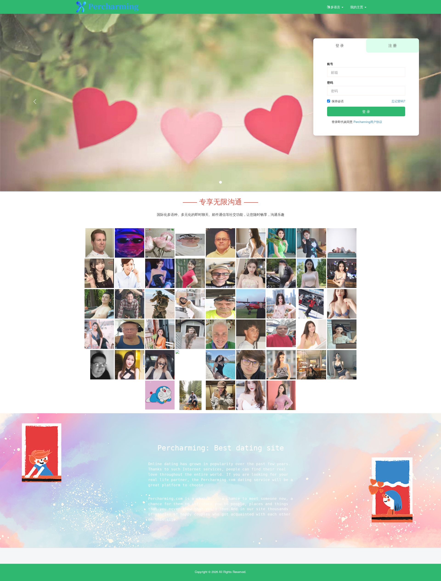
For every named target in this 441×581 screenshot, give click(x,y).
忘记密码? (398, 101)
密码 (330, 82)
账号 (330, 64)
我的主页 (357, 7)
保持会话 (338, 101)
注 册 (392, 45)
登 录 (366, 111)
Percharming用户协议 (367, 122)
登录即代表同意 (357, 122)
